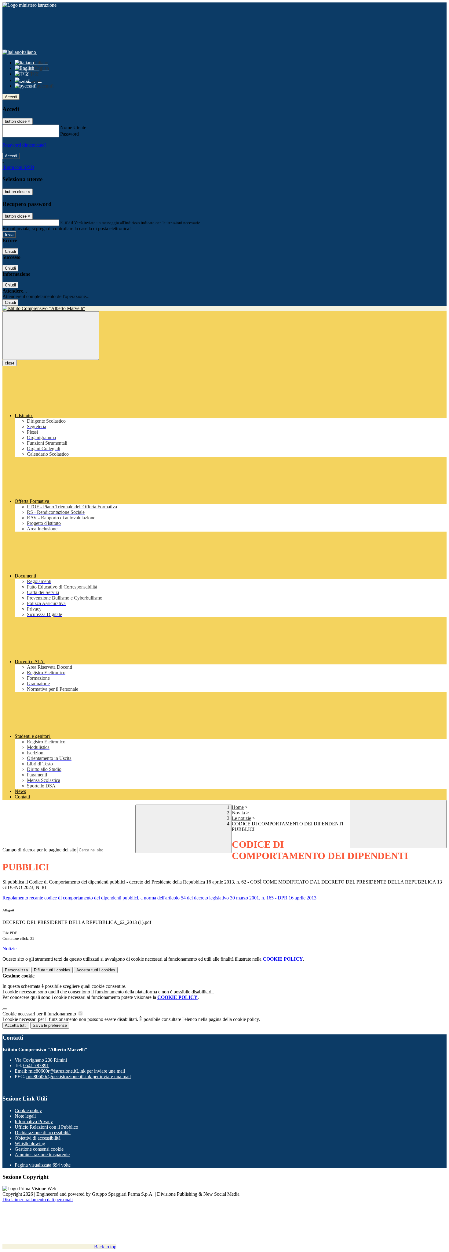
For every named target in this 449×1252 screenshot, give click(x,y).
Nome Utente (73, 127)
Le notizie (241, 818)
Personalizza (16, 970)
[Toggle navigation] (50, 335)
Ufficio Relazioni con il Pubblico (46, 1127)
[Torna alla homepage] (224, 308)
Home (238, 807)
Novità (238, 812)
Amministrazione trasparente (42, 1154)
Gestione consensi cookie (39, 1149)
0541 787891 (36, 1065)
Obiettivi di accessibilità (37, 1138)
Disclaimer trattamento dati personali (37, 1199)
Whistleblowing (30, 1143)
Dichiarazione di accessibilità (43, 1132)
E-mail (66, 222)
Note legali (25, 1116)
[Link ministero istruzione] (29, 5)
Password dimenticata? (24, 145)
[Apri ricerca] (398, 824)
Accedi (11, 97)
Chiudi (10, 251)
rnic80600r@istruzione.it (76, 1071)
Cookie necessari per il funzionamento (39, 1013)
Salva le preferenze (50, 1025)
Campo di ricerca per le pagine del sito (39, 849)
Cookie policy (28, 1110)
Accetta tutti (95, 970)
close (9, 363)
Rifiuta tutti (52, 970)
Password (69, 133)
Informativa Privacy (34, 1121)
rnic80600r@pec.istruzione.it (78, 1076)
